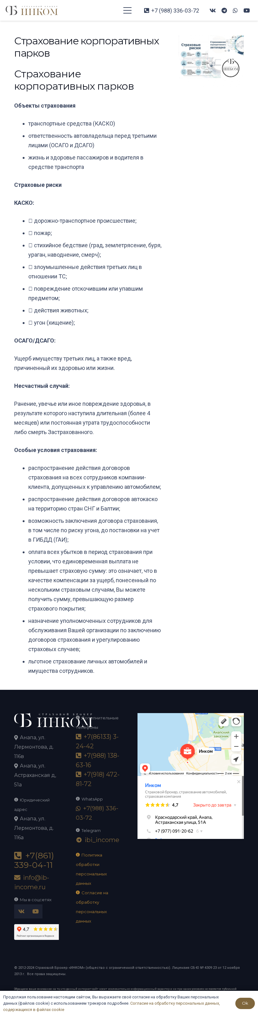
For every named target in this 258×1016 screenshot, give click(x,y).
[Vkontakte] (212, 10)
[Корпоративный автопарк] (211, 39)
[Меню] (127, 10)
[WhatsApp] (235, 10)
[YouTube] (246, 10)
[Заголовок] (32, 10)
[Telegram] (224, 10)
